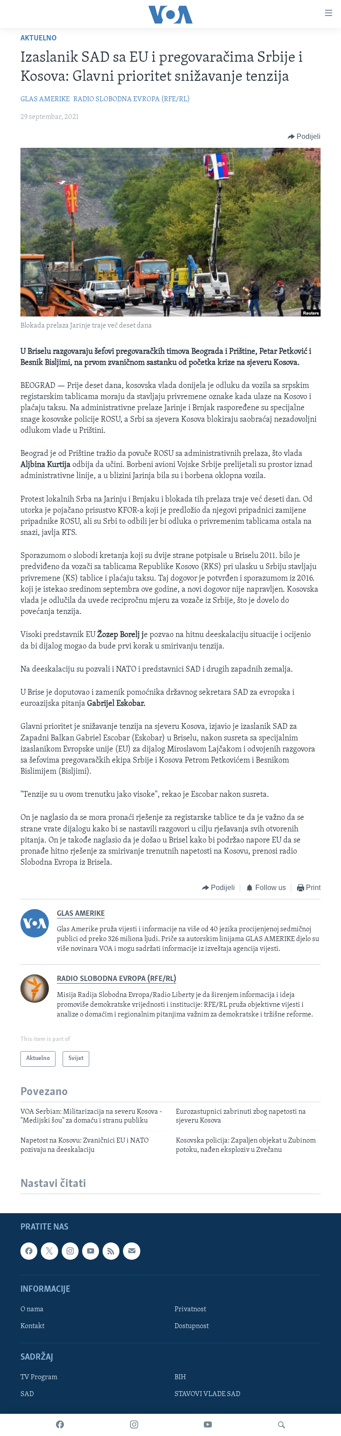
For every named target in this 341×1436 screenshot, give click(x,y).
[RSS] (111, 1250)
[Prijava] (131, 1250)
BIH (180, 1377)
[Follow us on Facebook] (28, 1250)
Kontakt (32, 1326)
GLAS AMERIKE (45, 99)
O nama (32, 1309)
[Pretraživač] (281, 1425)
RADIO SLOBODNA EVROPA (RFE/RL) (131, 99)
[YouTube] (208, 1425)
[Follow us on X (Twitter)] (49, 1250)
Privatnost (190, 1309)
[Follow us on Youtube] (90, 1250)
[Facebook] (60, 1425)
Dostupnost (191, 1326)
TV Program (38, 1377)
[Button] (304, 136)
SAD (27, 1394)
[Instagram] (134, 1425)
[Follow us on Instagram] (70, 1250)
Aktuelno (38, 39)
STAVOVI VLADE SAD (207, 1394)
